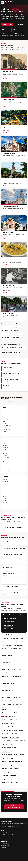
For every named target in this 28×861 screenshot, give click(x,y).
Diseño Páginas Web (7, 782)
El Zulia (4, 451)
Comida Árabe (5, 673)
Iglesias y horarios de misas (10, 206)
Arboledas (5, 445)
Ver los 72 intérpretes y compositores (12, 527)
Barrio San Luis (18, 334)
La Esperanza (6, 457)
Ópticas (4, 641)
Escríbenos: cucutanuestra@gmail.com (14, 806)
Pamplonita (5, 504)
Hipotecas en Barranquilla (8, 690)
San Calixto (5, 419)
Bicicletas (4, 768)
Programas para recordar (9, 285)
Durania (4, 494)
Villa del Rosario (6, 470)
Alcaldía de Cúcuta (7, 368)
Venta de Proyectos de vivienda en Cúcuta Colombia (11, 708)
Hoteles (4, 761)
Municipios (3, 849)
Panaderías (4, 680)
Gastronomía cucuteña (9, 259)
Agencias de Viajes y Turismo (15, 761)
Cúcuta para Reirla (7, 567)
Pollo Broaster (5, 669)
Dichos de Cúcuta (7, 580)
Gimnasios (11, 641)
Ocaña (4, 410)
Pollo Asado (22, 666)
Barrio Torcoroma (16, 337)
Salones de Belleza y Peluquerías (9, 754)
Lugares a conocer (8, 127)
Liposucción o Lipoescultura (8, 659)
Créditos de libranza (7, 697)
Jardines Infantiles (14, 768)
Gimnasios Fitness (20, 641)
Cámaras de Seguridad (7, 726)
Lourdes (5, 463)
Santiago (5, 455)
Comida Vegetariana (16, 676)
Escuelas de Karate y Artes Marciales (10, 765)
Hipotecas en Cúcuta (7, 686)
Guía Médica (5, 648)
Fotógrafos (16, 782)
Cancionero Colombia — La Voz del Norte (11, 352)
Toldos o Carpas (6, 740)
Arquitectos (5, 723)
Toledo (4, 498)
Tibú (4, 433)
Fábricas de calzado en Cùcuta (9, 747)
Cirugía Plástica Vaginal (16, 648)
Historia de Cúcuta (8, 71)
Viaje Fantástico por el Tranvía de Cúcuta (12, 554)
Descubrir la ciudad (7, 24)
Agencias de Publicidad (15, 779)
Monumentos (6, 179)
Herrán (4, 496)
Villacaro (5, 461)
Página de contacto (5, 836)
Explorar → (6, 78)
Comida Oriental (15, 673)
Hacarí (4, 421)
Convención (5, 415)
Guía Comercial (4, 851)
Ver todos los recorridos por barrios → (10, 340)
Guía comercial (19, 24)
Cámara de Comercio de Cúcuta (10, 380)
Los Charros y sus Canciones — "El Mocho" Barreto (12, 348)
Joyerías (22, 754)
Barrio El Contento (15, 330)
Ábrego (4, 412)
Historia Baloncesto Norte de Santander (12, 592)
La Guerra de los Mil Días (8, 573)
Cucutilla (5, 492)
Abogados (4, 779)
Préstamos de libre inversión (8, 693)
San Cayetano (6, 468)
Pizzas (19, 669)
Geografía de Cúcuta (8, 99)
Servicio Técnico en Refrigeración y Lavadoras (12, 730)
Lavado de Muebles (14, 737)
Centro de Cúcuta (6, 327)
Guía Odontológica (8, 625)
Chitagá (4, 489)
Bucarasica (5, 447)
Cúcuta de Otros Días (8, 560)
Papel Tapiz (5, 737)
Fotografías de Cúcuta (9, 153)
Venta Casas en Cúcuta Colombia (9, 700)
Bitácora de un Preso (8, 541)
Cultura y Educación (8, 232)
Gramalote (5, 453)
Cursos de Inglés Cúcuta (7, 772)
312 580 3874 (10, 834)
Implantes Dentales (8, 628)
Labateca (5, 500)
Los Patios (5, 459)
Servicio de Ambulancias (8, 652)
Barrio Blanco (5, 330)
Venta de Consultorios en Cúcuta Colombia (12, 712)
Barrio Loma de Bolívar (7, 334)
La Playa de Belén (7, 425)
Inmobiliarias (17, 697)
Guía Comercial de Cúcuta (10, 618)
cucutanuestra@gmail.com (7, 832)
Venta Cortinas (5, 733)
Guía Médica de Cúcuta (9, 621)
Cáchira (4, 449)
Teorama (5, 423)
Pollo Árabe (13, 666)
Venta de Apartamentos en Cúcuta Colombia (12, 704)
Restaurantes (5, 666)
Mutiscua (5, 502)
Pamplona (5, 479)
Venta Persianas (15, 733)
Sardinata (5, 431)
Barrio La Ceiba (5, 337)
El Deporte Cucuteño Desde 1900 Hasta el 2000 (14, 548)
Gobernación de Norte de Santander (11, 374)
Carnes (13, 669)
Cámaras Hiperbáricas (7, 655)
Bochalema (5, 481)
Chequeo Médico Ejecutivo (17, 638)
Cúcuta (4, 443)
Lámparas (13, 723)
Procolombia (8, 386)
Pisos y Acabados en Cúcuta (19, 740)
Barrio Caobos (16, 327)
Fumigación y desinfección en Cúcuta (10, 719)
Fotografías (3, 847)
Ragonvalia (5, 483)
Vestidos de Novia (6, 751)
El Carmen (5, 417)
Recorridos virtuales (8, 313)
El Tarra (4, 427)
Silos (4, 506)
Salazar (4, 465)
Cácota (4, 485)
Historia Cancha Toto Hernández (10, 586)
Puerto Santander (6, 429)
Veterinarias (5, 638)
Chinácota (5, 487)
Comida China (5, 676)
